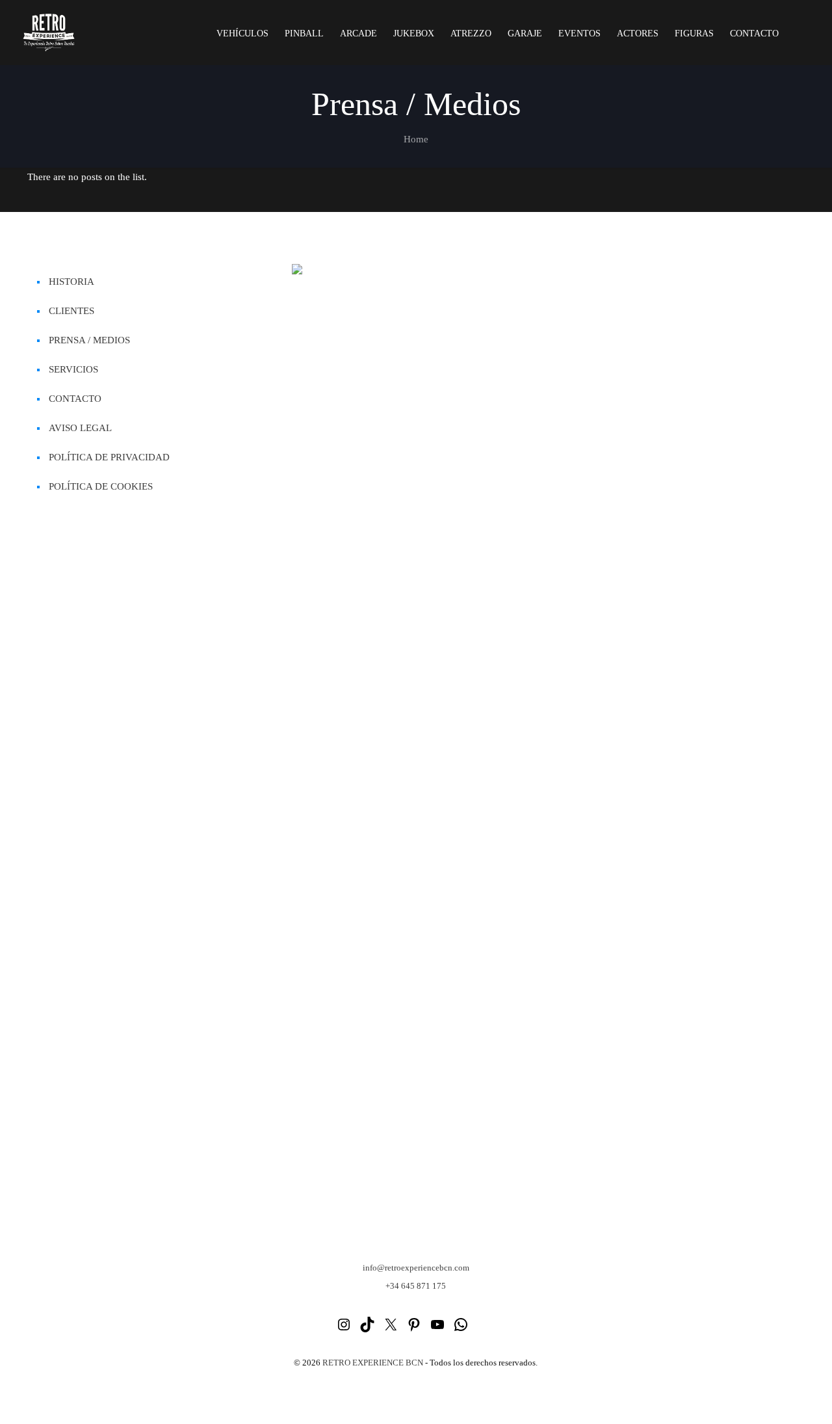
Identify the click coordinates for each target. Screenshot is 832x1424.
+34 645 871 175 (415, 1286)
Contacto (75, 398)
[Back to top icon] (769, 1397)
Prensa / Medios (89, 340)
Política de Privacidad (109, 457)
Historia (71, 281)
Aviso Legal (80, 428)
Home (416, 139)
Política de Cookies (101, 486)
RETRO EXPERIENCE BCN (372, 1362)
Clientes (71, 311)
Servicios (73, 369)
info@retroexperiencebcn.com (416, 1267)
